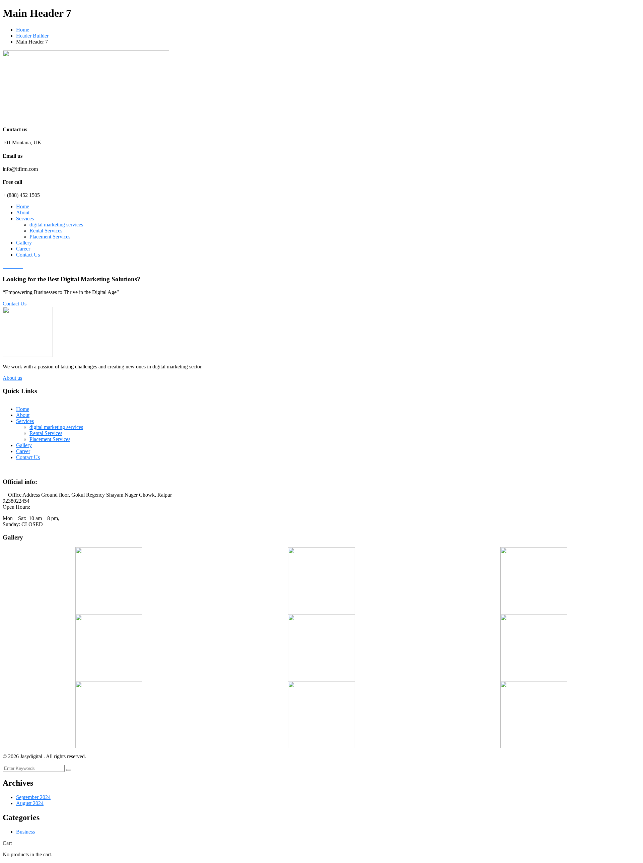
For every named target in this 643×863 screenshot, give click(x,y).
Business (25, 832)
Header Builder (32, 36)
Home (22, 29)
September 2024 (33, 797)
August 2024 (30, 803)
